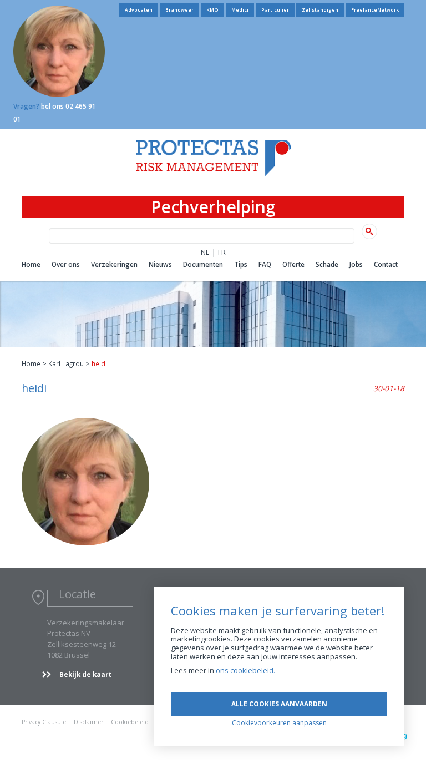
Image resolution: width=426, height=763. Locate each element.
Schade (327, 264)
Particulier (275, 10)
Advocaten (139, 10)
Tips (240, 264)
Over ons (66, 264)
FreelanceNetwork (375, 10)
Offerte (293, 264)
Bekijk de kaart (85, 674)
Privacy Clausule (44, 722)
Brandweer (179, 10)
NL (205, 252)
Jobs (356, 264)
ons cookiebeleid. (245, 670)
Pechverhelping (213, 207)
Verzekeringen (114, 264)
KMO (212, 10)
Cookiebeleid (130, 722)
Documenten (203, 264)
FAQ (264, 264)
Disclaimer (88, 722)
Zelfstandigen (320, 10)
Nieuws (160, 264)
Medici (239, 10)
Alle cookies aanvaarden (279, 703)
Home (31, 264)
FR (222, 252)
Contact (386, 264)
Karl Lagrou (66, 363)
